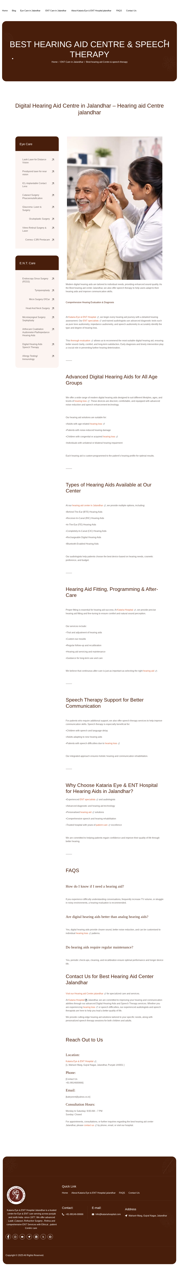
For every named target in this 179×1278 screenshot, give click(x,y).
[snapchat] (50, 1236)
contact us (89, 1125)
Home (5, 10)
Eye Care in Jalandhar (30, 10)
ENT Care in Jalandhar (55, 10)
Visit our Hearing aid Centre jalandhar (84, 993)
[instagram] (15, 1236)
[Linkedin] (36, 1236)
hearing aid (148, 671)
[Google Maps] (29, 1236)
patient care (102, 825)
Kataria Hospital (125, 610)
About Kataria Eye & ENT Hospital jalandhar (91, 10)
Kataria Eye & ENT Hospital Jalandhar (26, 1210)
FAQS (119, 10)
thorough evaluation (80, 340)
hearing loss (81, 401)
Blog (14, 10)
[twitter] (43, 1236)
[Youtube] (22, 1236)
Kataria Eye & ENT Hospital (82, 317)
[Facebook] (8, 1236)
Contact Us (131, 10)
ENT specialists (91, 321)
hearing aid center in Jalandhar (87, 505)
